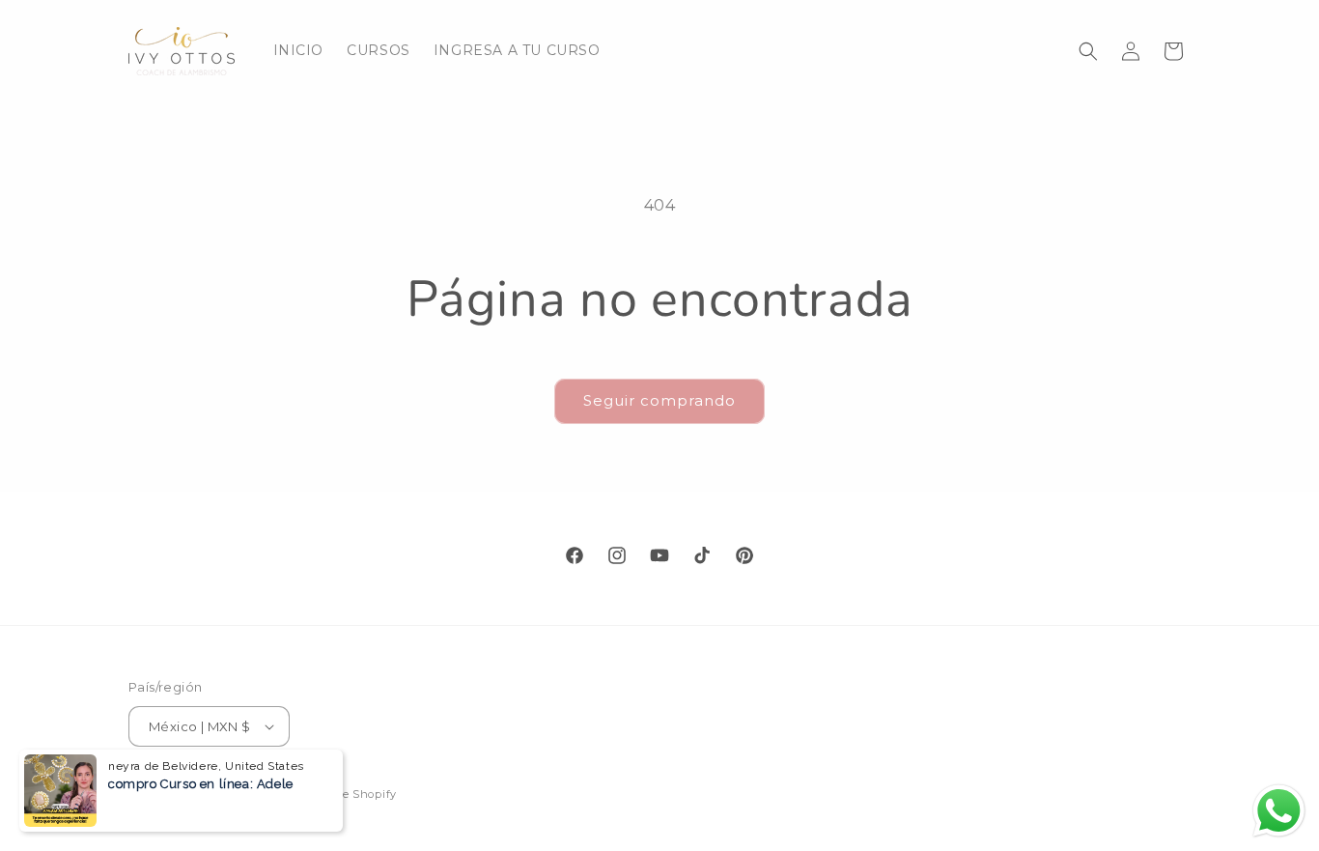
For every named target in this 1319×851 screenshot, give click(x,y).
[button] (1088, 51)
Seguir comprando (659, 400)
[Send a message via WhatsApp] (1279, 810)
